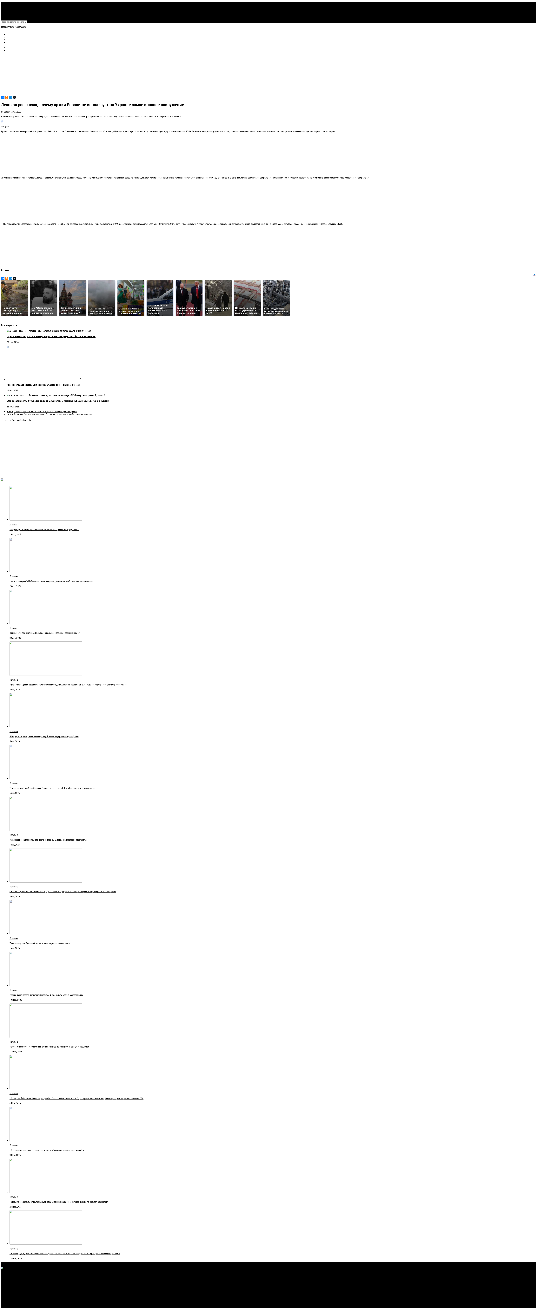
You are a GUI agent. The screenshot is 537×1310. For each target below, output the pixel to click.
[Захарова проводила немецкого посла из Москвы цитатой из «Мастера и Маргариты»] (46, 830)
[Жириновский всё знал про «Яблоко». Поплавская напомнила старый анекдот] (46, 623)
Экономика (12, 6)
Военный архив (13, 9)
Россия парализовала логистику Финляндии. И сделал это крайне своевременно (46, 995)
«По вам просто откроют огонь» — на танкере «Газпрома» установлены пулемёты (47, 1150)
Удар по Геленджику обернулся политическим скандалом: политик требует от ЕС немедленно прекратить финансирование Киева (69, 684)
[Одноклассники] (6, 97)
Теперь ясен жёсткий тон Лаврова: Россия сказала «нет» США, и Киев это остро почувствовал (53, 788)
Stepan (7, 111)
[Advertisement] (85, 73)
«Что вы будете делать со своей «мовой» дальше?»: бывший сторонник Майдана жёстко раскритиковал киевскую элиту (65, 1253)
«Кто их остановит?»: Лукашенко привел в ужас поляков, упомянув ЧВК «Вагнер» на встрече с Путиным (58, 401)
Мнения (10, 14)
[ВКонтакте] (2, 97)
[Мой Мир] (10, 97)
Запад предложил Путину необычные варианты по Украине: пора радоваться (44, 529)
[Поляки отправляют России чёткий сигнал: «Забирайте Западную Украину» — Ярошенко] (46, 1037)
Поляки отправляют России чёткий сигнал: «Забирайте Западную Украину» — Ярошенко (49, 1046)
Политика (11, 3)
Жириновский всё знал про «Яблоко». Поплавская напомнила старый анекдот (45, 633)
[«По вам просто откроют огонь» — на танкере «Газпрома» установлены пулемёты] (46, 1140)
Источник (5, 270)
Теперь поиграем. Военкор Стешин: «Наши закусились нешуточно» (40, 943)
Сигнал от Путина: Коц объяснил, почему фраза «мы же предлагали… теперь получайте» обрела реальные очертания (63, 891)
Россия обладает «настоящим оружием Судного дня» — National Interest (43, 385)
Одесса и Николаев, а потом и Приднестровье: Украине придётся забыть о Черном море (51, 336)
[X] (14, 97)
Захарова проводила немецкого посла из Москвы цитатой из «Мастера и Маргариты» (48, 840)
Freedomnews (7, 27)
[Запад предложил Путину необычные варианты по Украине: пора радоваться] (46, 519)
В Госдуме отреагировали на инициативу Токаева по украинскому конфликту (44, 736)
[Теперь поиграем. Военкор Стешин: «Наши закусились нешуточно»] (46, 933)
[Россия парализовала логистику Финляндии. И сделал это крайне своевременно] (46, 985)
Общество (11, 11)
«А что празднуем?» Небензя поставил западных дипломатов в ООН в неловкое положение (51, 581)
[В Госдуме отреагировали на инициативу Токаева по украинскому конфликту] (46, 726)
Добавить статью (15, 17)
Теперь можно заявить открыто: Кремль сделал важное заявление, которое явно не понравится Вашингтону (59, 1202)
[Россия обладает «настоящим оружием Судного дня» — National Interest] (43, 379)
